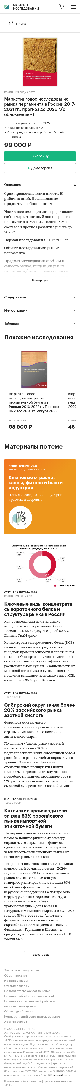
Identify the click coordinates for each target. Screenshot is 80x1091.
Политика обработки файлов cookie (30, 996)
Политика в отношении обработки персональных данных (29, 1004)
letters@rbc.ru (61, 1074)
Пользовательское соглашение (27, 991)
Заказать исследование (21, 970)
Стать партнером (16, 985)
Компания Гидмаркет (19, 92)
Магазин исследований (26, 7)
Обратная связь (15, 975)
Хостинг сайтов (15, 1021)
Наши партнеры (16, 980)
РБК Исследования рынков (28, 469)
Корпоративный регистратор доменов (32, 1016)
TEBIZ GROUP (12, 697)
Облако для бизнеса (19, 1011)
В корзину (40, 156)
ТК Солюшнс (18, 420)
